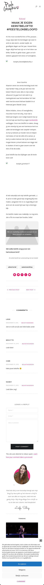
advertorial (12, 267)
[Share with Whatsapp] (25, 274)
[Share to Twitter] (18, 274)
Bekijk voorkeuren (22, 576)
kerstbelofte (33, 120)
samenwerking (27, 267)
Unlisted (22, 19)
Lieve (8, 319)
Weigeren (22, 570)
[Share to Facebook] (14, 274)
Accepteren (22, 564)
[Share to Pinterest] (22, 274)
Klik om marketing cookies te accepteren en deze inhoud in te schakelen (22, 233)
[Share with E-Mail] (29, 274)
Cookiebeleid (21, 581)
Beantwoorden (27, 323)
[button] (41, 540)
